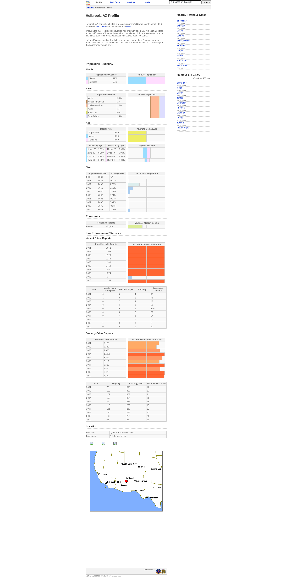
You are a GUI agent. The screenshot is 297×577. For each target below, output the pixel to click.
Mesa (128, 26)
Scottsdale (101, 26)
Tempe (180, 98)
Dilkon (180, 31)
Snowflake (182, 21)
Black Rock (182, 65)
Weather (131, 2)
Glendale (181, 113)
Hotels (147, 2)
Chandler (181, 103)
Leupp (180, 51)
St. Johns (181, 46)
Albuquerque (183, 128)
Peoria (180, 118)
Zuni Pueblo (182, 60)
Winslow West (183, 41)
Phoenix (181, 108)
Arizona (90, 8)
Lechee (180, 36)
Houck (180, 56)
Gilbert (180, 93)
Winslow (181, 26)
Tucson (180, 123)
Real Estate (114, 2)
